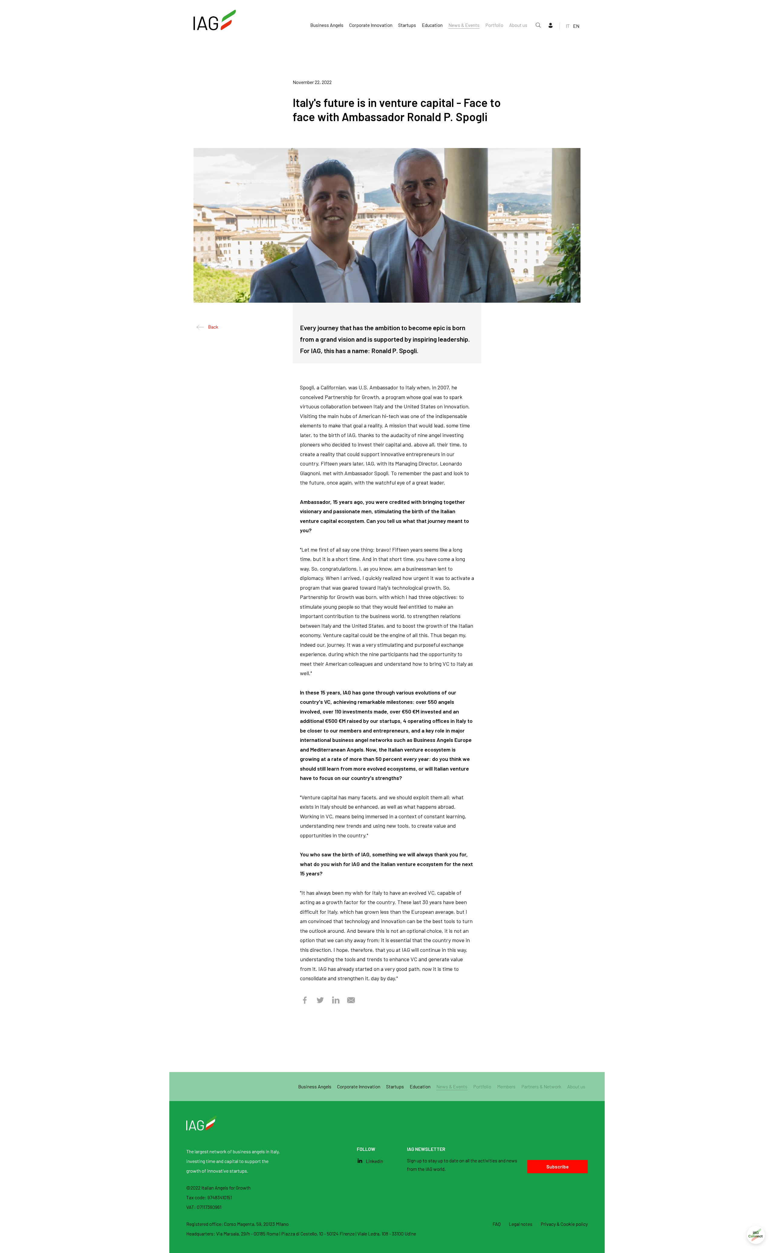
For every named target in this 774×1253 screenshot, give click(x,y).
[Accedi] (756, 1235)
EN (576, 26)
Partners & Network (541, 1086)
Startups (407, 25)
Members (506, 1086)
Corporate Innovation (370, 25)
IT (568, 26)
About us (518, 25)
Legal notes (520, 1224)
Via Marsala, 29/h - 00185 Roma (247, 1233)
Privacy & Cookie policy (564, 1224)
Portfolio (494, 25)
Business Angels (326, 25)
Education (432, 25)
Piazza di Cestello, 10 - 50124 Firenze (318, 1233)
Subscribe (557, 1166)
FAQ (497, 1224)
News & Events (464, 25)
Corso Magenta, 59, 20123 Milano (256, 1224)
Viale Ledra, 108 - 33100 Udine (386, 1233)
